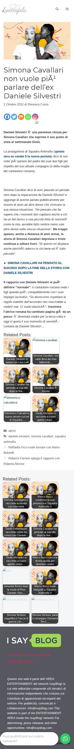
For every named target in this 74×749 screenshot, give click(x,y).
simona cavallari (42, 436)
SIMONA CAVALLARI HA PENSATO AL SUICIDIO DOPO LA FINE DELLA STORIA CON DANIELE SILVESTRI (36, 267)
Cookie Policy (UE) (20, 661)
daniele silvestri (18, 436)
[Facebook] (7, 117)
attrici (12, 430)
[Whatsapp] (28, 117)
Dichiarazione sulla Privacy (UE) (29, 655)
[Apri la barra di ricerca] (57, 9)
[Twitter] (14, 117)
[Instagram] (35, 117)
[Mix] (21, 117)
